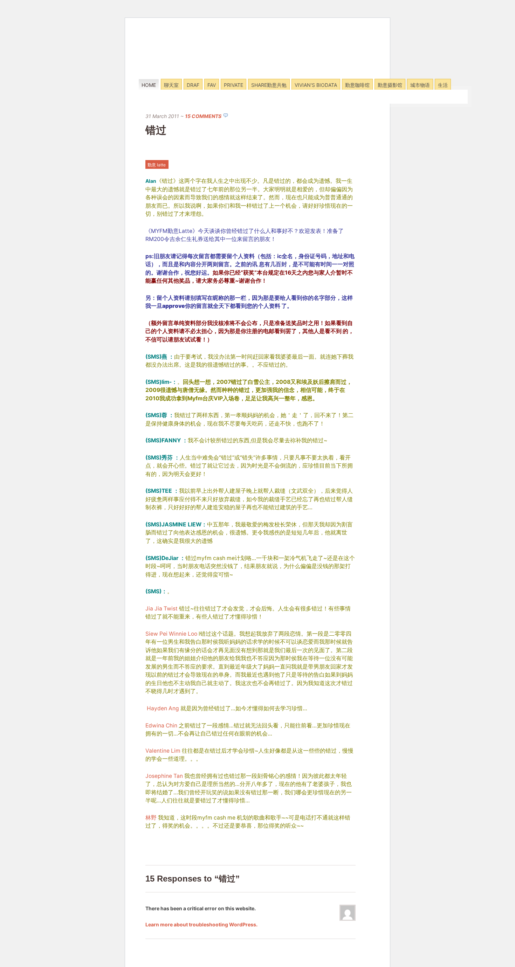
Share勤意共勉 (269, 85)
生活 (443, 85)
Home (149, 85)
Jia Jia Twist (161, 608)
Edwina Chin (161, 725)
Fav (211, 85)
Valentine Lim (162, 750)
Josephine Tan (164, 776)
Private (233, 85)
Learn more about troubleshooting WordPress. (201, 924)
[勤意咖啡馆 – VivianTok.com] (185, 69)
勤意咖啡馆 (357, 85)
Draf (193, 85)
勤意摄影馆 (390, 85)
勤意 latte (156, 164)
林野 (151, 817)
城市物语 (420, 85)
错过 (155, 130)
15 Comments (203, 116)
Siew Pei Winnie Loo (171, 633)
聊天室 (171, 85)
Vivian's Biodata (316, 85)
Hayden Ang (163, 708)
